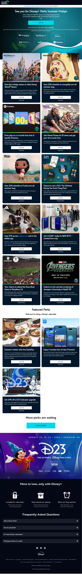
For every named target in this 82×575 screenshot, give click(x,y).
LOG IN (41, 22)
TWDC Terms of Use (10, 559)
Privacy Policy (18, 559)
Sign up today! (49, 27)
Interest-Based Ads (72, 559)
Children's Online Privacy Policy (41, 559)
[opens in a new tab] (41, 456)
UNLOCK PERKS (41, 425)
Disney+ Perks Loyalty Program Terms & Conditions (30, 562)
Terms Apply (21, 100)
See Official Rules (60, 200)
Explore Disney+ (58, 562)
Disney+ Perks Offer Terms (48, 562)
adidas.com (23, 236)
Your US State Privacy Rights (28, 559)
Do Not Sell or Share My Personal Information (58, 559)
